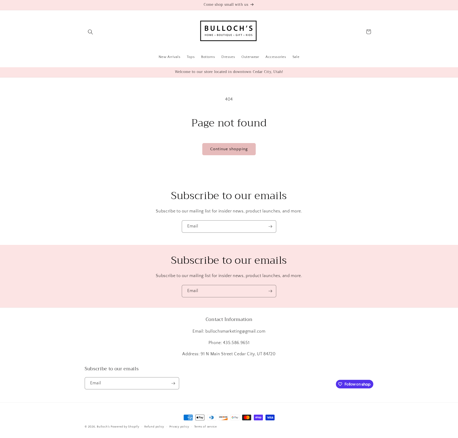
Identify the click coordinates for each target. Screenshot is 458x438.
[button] (90, 31)
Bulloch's (103, 426)
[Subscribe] (270, 226)
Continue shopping (229, 149)
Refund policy (154, 426)
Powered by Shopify (125, 426)
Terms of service (205, 426)
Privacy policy (179, 426)
